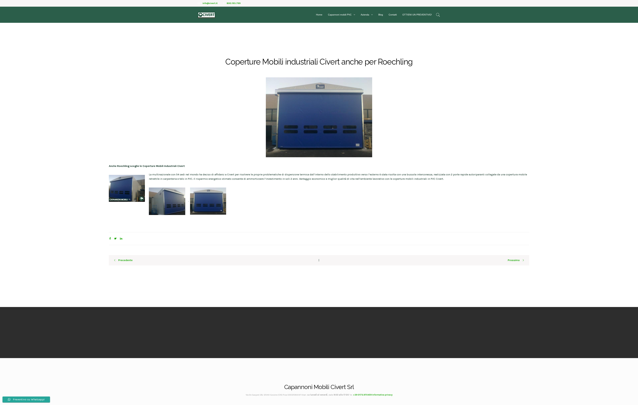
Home (319, 14)
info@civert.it (210, 3)
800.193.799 (234, 3)
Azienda (365, 14)
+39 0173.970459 (362, 395)
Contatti (393, 14)
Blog (380, 14)
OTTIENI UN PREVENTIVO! (417, 14)
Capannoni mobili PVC (340, 14)
